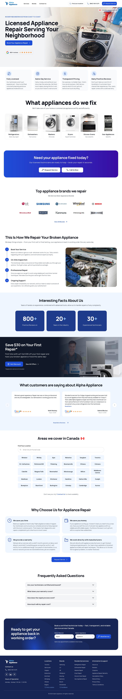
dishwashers (33, 134)
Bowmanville (68, 464)
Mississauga (68, 472)
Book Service (105, 636)
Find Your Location (24, 446)
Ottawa (83, 464)
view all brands (59, 222)
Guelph (97, 479)
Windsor (24, 458)
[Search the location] (20, 450)
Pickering (54, 464)
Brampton (24, 486)
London (39, 479)
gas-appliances (108, 134)
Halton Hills (83, 479)
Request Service (110, 3)
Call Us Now (73, 170)
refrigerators (13, 134)
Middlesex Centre (97, 472)
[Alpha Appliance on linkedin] (10, 674)
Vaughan (83, 458)
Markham (24, 479)
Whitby (39, 458)
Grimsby (68, 486)
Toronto (97, 458)
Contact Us (61, 494)
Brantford (39, 486)
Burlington (53, 486)
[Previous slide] (7, 405)
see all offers (31, 364)
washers (51, 134)
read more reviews (59, 423)
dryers (70, 134)
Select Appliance (80, 633)
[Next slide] (114, 405)
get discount (15, 364)
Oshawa (97, 464)
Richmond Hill (39, 464)
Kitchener (53, 479)
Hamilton (68, 479)
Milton (83, 472)
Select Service (59, 633)
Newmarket (54, 472)
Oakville (24, 472)
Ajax (53, 458)
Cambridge (83, 486)
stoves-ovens (89, 134)
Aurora (97, 486)
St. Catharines (24, 464)
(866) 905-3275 (12, 670)
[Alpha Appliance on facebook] (6, 674)
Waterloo (68, 458)
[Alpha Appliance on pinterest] (14, 674)
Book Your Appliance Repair (17, 43)
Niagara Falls (39, 472)
